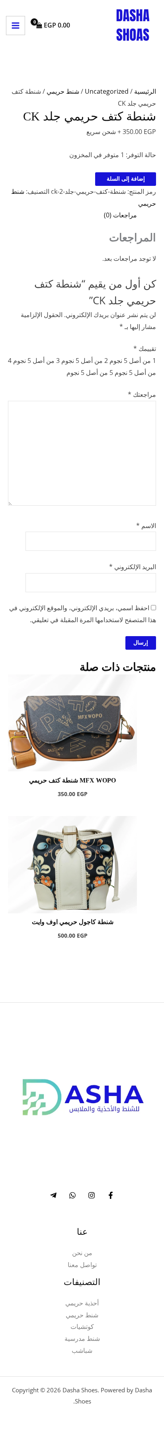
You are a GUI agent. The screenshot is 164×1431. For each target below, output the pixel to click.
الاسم (146, 525)
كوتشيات (82, 1326)
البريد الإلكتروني (132, 566)
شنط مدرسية (82, 1338)
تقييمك (144, 348)
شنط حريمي (63, 91)
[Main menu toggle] (15, 25)
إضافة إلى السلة (126, 179)
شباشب (82, 1350)
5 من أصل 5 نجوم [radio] (89, 372)
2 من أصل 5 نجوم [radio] (84, 360)
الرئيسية (145, 91)
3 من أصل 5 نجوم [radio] (36, 360)
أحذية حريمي (82, 1303)
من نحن (82, 1252)
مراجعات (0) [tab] (120, 215)
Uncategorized (107, 91)
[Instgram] (91, 1195)
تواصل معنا (82, 1264)
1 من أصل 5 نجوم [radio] (132, 360)
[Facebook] (110, 1195)
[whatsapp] (72, 1195)
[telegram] (53, 1195)
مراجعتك (142, 394)
